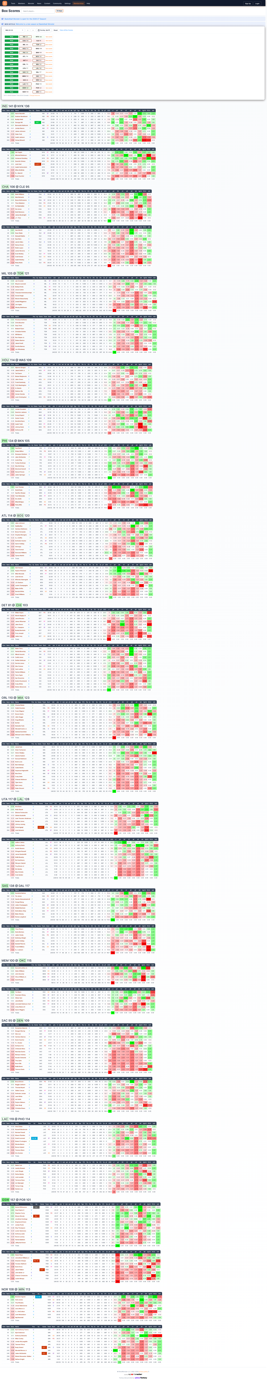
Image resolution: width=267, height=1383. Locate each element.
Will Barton (18, 334)
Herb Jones (19, 1300)
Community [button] (57, 3)
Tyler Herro (18, 782)
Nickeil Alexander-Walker (23, 1356)
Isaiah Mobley (19, 260)
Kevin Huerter (19, 1040)
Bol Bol (17, 723)
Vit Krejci (18, 546)
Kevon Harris (19, 714)
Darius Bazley (19, 1174)
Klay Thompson (20, 1228)
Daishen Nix (19, 391)
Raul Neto (18, 239)
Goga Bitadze (19, 720)
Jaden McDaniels (20, 1353)
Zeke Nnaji (18, 1105)
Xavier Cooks (19, 418)
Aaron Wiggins (20, 1010)
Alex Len (18, 1034)
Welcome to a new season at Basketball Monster (35, 24)
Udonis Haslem (20, 756)
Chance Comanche (21, 1275)
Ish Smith (18, 1099)
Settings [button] (68, 3)
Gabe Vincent (19, 788)
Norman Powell (20, 1132)
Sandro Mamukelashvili (22, 899)
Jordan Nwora (19, 128)
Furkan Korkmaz (20, 463)
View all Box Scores (66, 30)
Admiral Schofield (20, 732)
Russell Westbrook (21, 1129)
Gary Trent (18, 325)
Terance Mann (19, 1150)
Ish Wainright (19, 1183)
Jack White (18, 1096)
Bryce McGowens (21, 200)
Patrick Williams (20, 672)
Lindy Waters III (20, 1007)
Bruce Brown (19, 1081)
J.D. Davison (19, 582)
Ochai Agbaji (19, 827)
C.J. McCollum (20, 1311)
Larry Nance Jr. (20, 1308)
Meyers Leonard (20, 284)
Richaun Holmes (20, 1054)
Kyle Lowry (18, 785)
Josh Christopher (21, 397)
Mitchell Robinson (21, 155)
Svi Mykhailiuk (19, 206)
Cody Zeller (19, 776)
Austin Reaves (19, 848)
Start (47, 110)
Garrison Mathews (21, 529)
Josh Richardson (20, 1314)
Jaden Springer (20, 475)
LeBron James (19, 842)
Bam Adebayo (19, 764)
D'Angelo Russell (20, 851)
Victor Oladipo (19, 753)
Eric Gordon (19, 1153)
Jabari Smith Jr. (20, 370)
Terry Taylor (19, 675)
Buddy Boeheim (20, 630)
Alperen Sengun (20, 367)
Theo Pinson (19, 929)
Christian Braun (20, 1108)
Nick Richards (19, 197)
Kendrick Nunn (20, 421)
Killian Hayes (19, 612)
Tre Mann (18, 992)
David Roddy (19, 980)
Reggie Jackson (20, 1084)
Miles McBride (19, 170)
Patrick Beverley (20, 651)
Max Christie (19, 872)
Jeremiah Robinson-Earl (23, 1004)
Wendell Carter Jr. (21, 729)
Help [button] (88, 3)
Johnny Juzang (20, 824)
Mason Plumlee (20, 1135)
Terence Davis (19, 1069)
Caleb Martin (19, 767)
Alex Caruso (19, 666)
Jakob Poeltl (19, 343)
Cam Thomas (19, 487)
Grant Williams (19, 594)
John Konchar (19, 974)
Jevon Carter (19, 290)
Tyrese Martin (19, 555)
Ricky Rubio (19, 262)
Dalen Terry (19, 648)
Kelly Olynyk (19, 809)
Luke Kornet (19, 576)
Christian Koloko (20, 331)
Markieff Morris (20, 944)
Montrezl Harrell (20, 469)
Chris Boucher (19, 322)
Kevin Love (18, 762)
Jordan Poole (19, 1225)
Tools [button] (13, 3)
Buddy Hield (19, 119)
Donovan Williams (21, 552)
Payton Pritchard (20, 570)
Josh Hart (18, 164)
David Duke (18, 490)
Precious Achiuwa (21, 320)
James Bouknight (20, 215)
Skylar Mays (19, 1255)
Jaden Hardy (19, 935)
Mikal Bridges (19, 502)
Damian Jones (19, 821)
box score (49, 37)
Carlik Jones (19, 657)
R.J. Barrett (18, 173)
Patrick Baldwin (20, 1239)
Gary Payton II (19, 1210)
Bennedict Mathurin (21, 125)
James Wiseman (20, 621)
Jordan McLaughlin (21, 1341)
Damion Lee (19, 1189)
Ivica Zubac (18, 1126)
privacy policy (143, 1371)
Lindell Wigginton (20, 301)
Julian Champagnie (21, 905)
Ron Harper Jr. (19, 337)
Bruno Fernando (20, 532)
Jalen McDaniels (20, 457)
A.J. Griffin (18, 538)
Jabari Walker (19, 1269)
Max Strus (18, 773)
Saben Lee (18, 1165)
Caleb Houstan (20, 708)
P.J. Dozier (18, 1043)
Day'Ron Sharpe (20, 493)
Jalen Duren (19, 624)
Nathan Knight (19, 1359)
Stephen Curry (20, 1213)
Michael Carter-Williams (23, 734)
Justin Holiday (19, 941)
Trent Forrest (19, 549)
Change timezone (34, 95)
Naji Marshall (19, 1317)
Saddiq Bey (18, 526)
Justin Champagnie (21, 585)
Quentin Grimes (20, 161)
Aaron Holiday (19, 544)
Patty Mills (18, 505)
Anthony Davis (20, 845)
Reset (56, 30)
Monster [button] (31, 3)
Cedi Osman (19, 256)
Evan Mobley (19, 254)
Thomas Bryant (20, 1087)
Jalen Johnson (20, 523)
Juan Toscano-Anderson (23, 818)
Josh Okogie (19, 1171)
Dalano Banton (20, 340)
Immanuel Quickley (21, 158)
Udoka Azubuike (20, 815)
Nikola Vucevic (20, 654)
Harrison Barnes (20, 1037)
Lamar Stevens (20, 251)
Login (257, 3)
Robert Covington (21, 1141)
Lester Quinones (20, 1231)
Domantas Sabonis (21, 1028)
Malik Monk (19, 1066)
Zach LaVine (19, 669)
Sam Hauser (19, 568)
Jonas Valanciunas (21, 1305)
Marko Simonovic (20, 687)
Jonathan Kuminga (21, 1219)
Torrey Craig (19, 1186)
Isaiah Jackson (20, 137)
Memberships (79, 3)
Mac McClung (19, 466)
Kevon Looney (19, 1237)
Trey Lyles (18, 1060)
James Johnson (20, 131)
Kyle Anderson (20, 1332)
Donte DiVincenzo (21, 1207)
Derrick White (19, 591)
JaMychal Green (20, 1242)
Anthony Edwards (21, 1335)
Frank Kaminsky (20, 382)
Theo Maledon (20, 203)
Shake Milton (19, 451)
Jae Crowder (19, 281)
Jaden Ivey (18, 636)
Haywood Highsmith (21, 770)
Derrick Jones (19, 663)
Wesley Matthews (21, 307)
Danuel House (19, 472)
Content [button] (47, 3)
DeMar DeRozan (20, 660)
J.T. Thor (18, 218)
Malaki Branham (20, 908)
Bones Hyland (19, 1147)
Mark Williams (19, 194)
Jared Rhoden (19, 618)
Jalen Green (19, 379)
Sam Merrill (18, 230)
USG (108, 110)
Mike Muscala (19, 574)
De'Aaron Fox (19, 1046)
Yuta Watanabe (20, 496)
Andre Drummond (21, 681)
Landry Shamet (20, 1168)
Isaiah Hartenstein (21, 167)
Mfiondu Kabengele (21, 579)
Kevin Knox (18, 1267)
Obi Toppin (18, 152)
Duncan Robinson (21, 759)
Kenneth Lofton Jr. (21, 968)
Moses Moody (19, 1216)
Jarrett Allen (19, 242)
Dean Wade (19, 233)
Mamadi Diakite (20, 236)
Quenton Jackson (21, 412)
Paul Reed (18, 448)
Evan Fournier (19, 176)
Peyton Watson (20, 1102)
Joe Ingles (18, 304)
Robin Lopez (19, 248)
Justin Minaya (19, 1278)
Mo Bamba (18, 869)
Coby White (19, 684)
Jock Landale (19, 1177)
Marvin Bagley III (20, 615)
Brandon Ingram (20, 1297)
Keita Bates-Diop (20, 911)
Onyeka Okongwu (21, 535)
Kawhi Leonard (20, 1138)
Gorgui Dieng (19, 902)
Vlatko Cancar (19, 1090)
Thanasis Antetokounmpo (23, 292)
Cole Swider (19, 875)
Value (12, 110)
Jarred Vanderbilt (20, 854)
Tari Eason (18, 373)
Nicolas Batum (19, 1144)
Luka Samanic (19, 830)
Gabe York (18, 134)
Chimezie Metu (20, 1048)
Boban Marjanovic (21, 376)
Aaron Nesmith (20, 113)
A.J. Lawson (19, 950)
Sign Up (248, 3)
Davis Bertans (19, 932)
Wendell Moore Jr (21, 1350)
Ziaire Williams (19, 971)
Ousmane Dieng (20, 995)
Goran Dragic (19, 295)
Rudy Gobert (19, 1347)
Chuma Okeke (19, 705)
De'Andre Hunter (20, 541)
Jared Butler (19, 1001)
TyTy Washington (20, 385)
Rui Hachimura (19, 860)
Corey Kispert (19, 415)
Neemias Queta (20, 1051)
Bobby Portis (19, 287)
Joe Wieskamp (20, 349)
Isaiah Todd (19, 424)
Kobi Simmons (19, 212)
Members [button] (21, 3)
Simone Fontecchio (21, 812)
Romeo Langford (20, 917)
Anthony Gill (19, 430)
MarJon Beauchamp (21, 298)
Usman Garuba (20, 394)
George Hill (18, 122)
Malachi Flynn (19, 328)
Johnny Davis (19, 427)
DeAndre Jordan (20, 1093)
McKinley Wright (20, 938)
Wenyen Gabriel (20, 863)
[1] (28, 30)
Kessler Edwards (20, 1057)
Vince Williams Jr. (20, 977)
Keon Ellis (18, 1063)
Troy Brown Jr (19, 866)
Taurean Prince (20, 1344)
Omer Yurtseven (20, 750)
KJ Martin (18, 388)
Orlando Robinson (21, 779)
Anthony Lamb (20, 1234)
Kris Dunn (18, 806)
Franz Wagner (19, 711)
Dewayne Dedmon (21, 454)
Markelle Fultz (19, 726)
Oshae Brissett (20, 140)
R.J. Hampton (19, 627)
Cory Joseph (19, 633)
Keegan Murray (20, 1031)
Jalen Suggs (19, 717)
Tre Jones (18, 896)
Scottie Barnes (20, 346)
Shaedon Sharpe (20, 1261)
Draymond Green (20, 1222)
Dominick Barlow (20, 893)
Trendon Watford (20, 1264)
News (39, 3)
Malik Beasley (19, 857)
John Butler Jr (19, 1272)
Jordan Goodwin (20, 409)
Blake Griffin (19, 588)
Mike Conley (19, 1338)
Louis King (18, 460)
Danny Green (19, 245)
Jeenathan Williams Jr (22, 1258)
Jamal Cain (18, 747)
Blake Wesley (19, 914)
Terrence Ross (20, 1180)
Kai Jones (18, 209)
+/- (113, 110)
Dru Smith (18, 499)
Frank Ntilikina (19, 947)
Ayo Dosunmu (19, 678)
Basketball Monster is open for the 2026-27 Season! (25, 19)
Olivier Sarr (18, 998)
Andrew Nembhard (21, 116)
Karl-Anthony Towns (22, 1329)
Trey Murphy (19, 1303)
